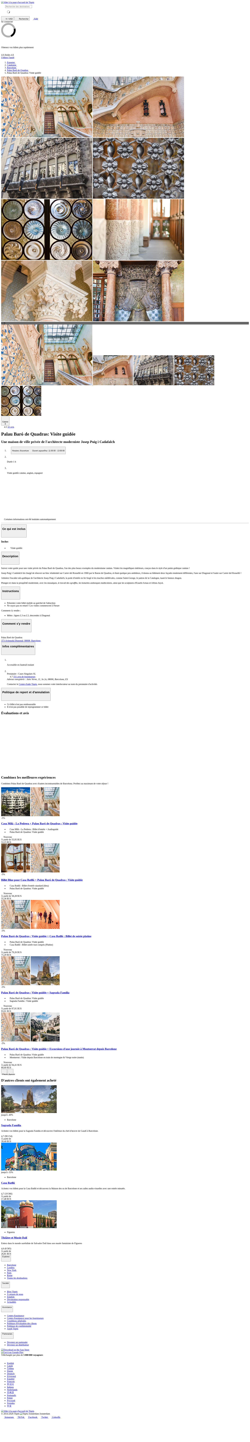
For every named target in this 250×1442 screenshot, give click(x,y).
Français (11, 1381)
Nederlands (12, 1389)
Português (11, 1395)
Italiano (10, 1387)
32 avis (11, 427)
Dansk (10, 1371)
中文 (9, 1406)
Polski (10, 1398)
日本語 (10, 1392)
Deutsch (10, 1373)
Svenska (11, 1403)
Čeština (10, 1368)
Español (10, 1379)
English (10, 1363)
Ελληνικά (11, 1376)
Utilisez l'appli (7, 57)
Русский (11, 1400)
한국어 (10, 1384)
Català (10, 1366)
